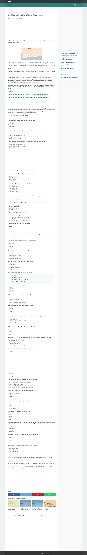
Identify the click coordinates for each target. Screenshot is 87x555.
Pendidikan (34, 5)
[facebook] (14, 494)
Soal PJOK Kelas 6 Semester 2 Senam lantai (21, 277)
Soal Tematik (27, 5)
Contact (37, 553)
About (34, 553)
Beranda (10, 5)
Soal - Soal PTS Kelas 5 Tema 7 (18, 281)
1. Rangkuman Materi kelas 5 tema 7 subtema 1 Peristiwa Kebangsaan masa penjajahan (28, 94)
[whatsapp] (50, 494)
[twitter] (26, 494)
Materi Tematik (17, 5)
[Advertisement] (32, 29)
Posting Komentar (19, 18)
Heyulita (12, 1)
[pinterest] (38, 494)
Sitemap (52, 553)
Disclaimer (48, 553)
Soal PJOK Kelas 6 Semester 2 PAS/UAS (20, 279)
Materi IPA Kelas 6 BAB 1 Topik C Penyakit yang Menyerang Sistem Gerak (69, 64)
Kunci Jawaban (43, 5)
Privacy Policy (42, 553)
